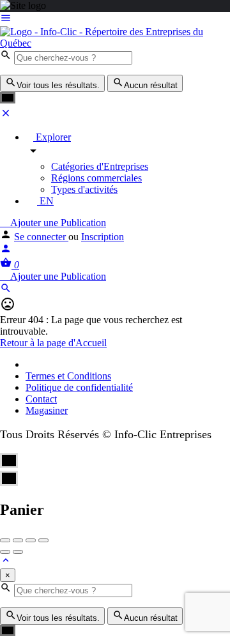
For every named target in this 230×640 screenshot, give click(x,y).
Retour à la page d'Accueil (53, 342)
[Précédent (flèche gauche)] (5, 552)
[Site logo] (115, 43)
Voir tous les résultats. (58, 85)
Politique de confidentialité (79, 387)
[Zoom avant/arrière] (43, 540)
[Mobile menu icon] (115, 19)
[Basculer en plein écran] (31, 540)
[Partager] (18, 540)
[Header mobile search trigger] (6, 290)
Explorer (52, 137)
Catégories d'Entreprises (99, 166)
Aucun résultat (151, 85)
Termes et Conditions (68, 375)
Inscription (102, 236)
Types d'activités (84, 189)
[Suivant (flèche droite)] (18, 552)
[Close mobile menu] (6, 115)
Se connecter (41, 236)
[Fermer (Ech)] (5, 540)
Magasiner (47, 410)
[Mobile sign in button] (6, 250)
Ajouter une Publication (57, 222)
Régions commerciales (96, 177)
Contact (41, 398)
